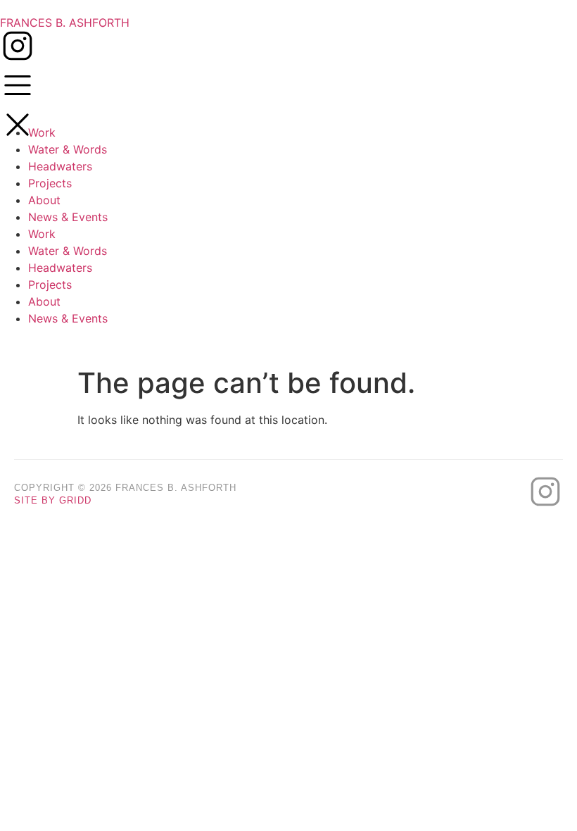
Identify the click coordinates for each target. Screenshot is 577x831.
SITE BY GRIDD (52, 500)
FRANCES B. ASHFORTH (64, 22)
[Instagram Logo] (17, 45)
